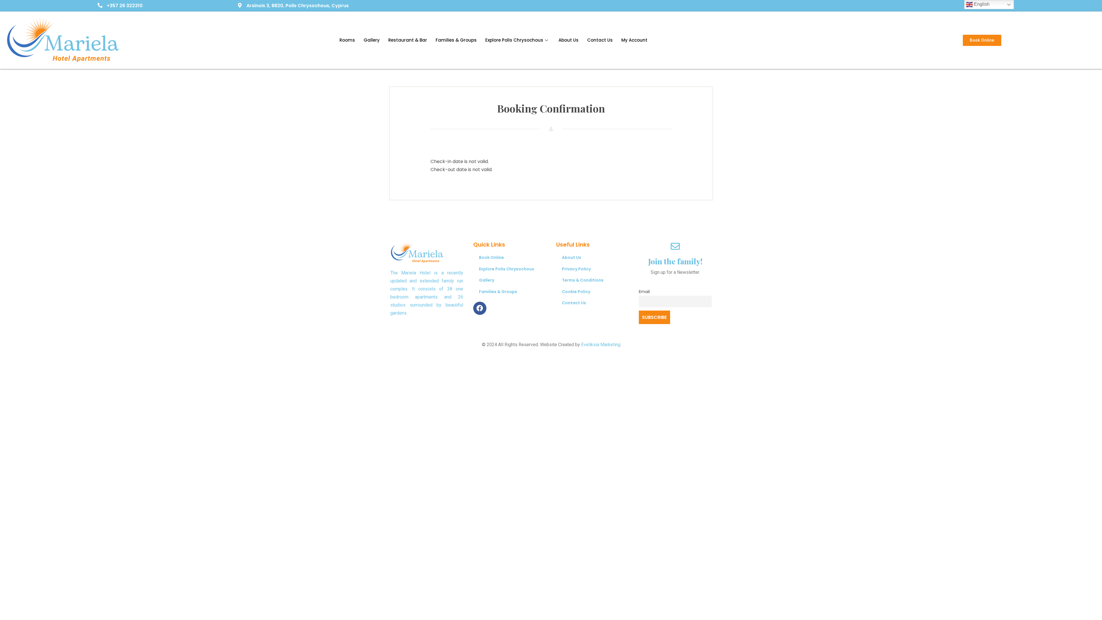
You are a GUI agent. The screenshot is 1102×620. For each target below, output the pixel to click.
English (981, 4)
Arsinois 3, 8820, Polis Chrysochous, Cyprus (298, 5)
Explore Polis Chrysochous (514, 40)
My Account (634, 40)
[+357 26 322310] (100, 6)
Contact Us (600, 40)
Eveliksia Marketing (600, 344)
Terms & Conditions (583, 280)
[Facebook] (479, 308)
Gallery (372, 40)
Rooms (347, 40)
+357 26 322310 (125, 5)
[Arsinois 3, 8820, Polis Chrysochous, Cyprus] (239, 6)
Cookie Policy (576, 291)
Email (644, 291)
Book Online (491, 257)
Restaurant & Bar (407, 40)
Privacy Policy (576, 269)
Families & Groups (456, 40)
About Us (568, 40)
